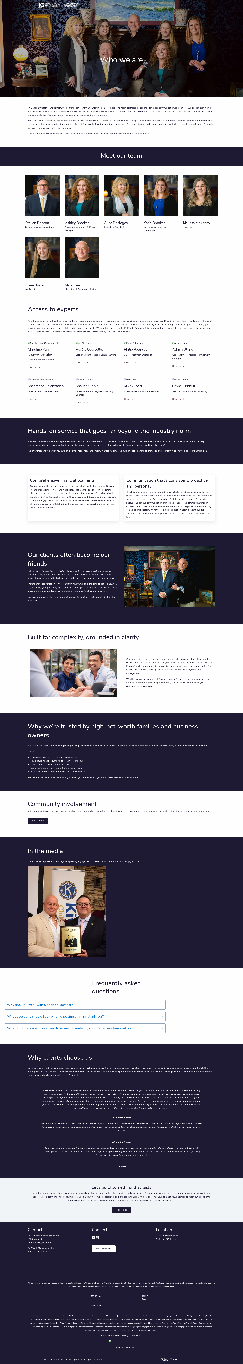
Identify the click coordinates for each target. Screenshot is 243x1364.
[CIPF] (147, 1298)
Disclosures (136, 1335)
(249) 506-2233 (35, 1239)
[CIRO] (104, 1298)
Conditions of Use (110, 1335)
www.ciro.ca (96, 1305)
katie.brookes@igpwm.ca (126, 861)
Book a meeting (103, 1248)
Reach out (121, 1209)
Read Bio (32, 367)
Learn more (38, 820)
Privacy (124, 1335)
